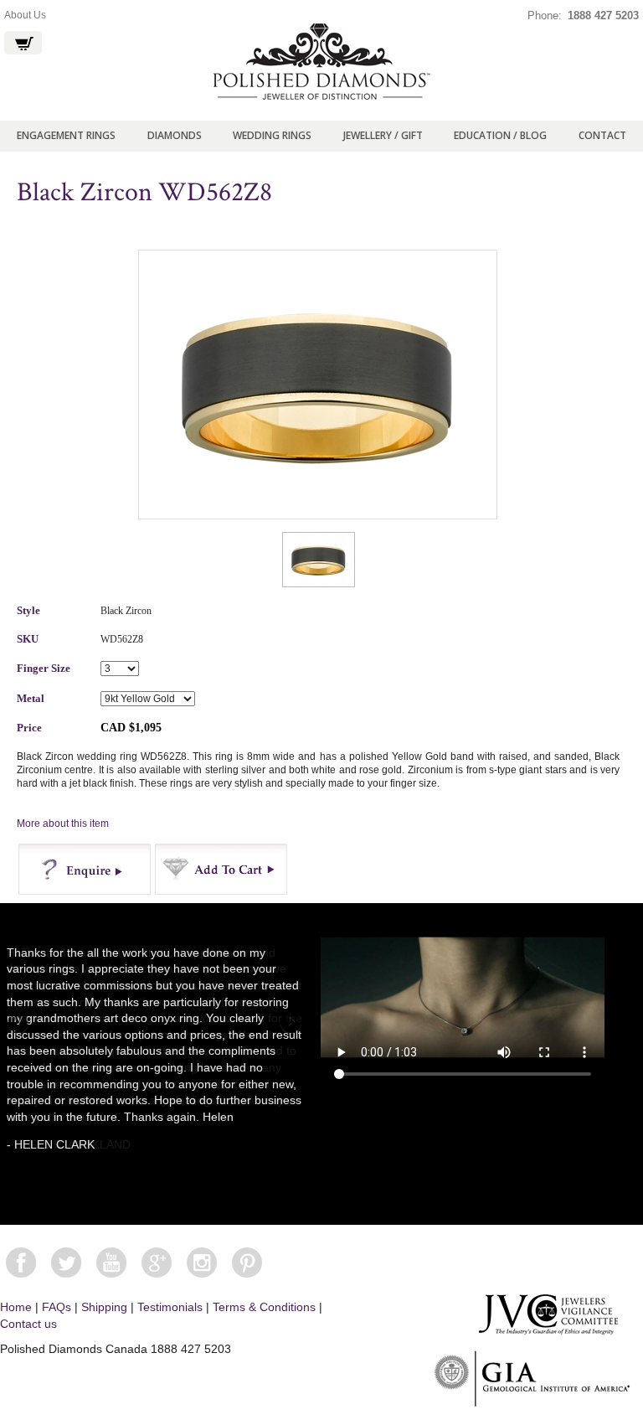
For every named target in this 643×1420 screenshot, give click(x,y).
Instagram (202, 1262)
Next (289, 1023)
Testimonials (170, 1307)
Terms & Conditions (264, 1307)
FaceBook (21, 1262)
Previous (19, 1023)
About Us (25, 15)
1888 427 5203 (603, 15)
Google (156, 1262)
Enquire (85, 869)
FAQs (56, 1307)
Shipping (104, 1307)
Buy (221, 869)
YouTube (111, 1262)
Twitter (66, 1262)
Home (16, 1307)
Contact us (28, 1323)
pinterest (247, 1262)
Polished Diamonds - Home (321, 62)
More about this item (63, 823)
